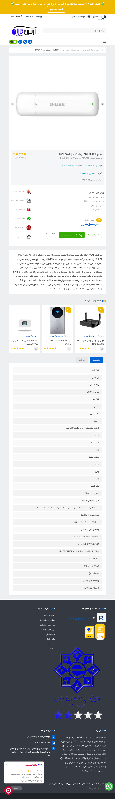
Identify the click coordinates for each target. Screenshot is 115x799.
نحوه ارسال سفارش (78, 16)
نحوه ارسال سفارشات (47, 624)
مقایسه (97, 19)
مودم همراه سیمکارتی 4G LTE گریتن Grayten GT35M (25, 342)
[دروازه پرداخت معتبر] (89, 632)
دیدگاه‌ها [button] (82, 360)
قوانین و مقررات (49, 615)
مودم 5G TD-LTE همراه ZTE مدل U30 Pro (58, 342)
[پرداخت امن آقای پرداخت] (83, 618)
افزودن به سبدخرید (69, 235)
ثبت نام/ (99, 16)
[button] (30, 42)
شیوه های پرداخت (48, 629)
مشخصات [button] (96, 360)
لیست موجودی (56, 9)
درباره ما (52, 643)
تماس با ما (51, 639)
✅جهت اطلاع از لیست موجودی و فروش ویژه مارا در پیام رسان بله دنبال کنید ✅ (57, 4)
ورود (94, 16)
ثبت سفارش (50, 634)
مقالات (52, 648)
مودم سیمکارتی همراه (69, 165)
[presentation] (102, 104)
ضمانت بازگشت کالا (47, 620)
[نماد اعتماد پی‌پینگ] (101, 618)
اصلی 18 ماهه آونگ (85, 173)
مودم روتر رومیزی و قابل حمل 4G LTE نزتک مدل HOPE (90, 342)
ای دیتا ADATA (91, 165)
